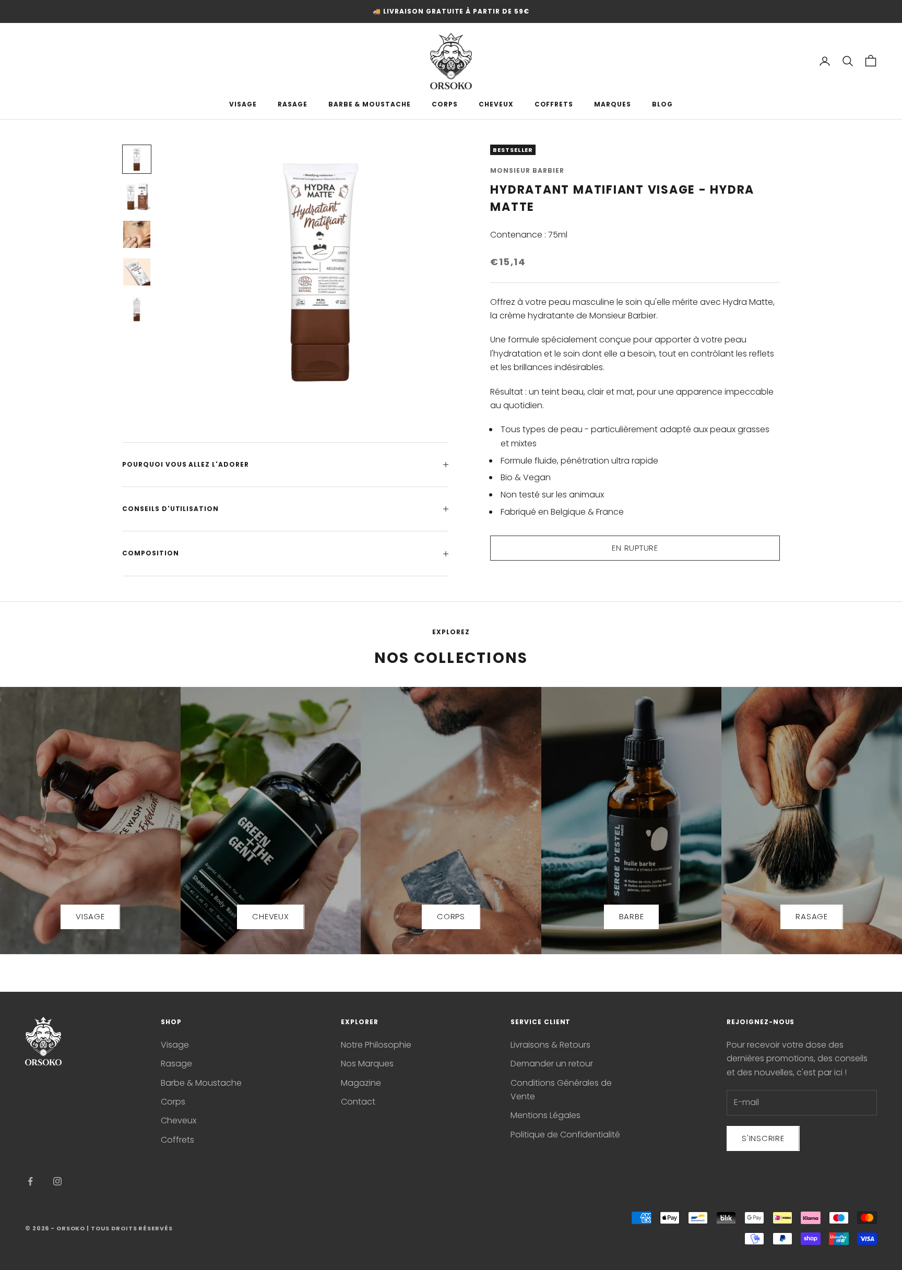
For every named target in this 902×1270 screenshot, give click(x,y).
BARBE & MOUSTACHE (369, 104)
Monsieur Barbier (527, 170)
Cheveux (178, 1120)
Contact (358, 1102)
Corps (173, 1102)
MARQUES (612, 104)
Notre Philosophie (376, 1045)
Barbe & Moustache (201, 1083)
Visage (175, 1045)
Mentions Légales (545, 1115)
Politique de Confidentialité (565, 1135)
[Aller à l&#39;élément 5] (136, 309)
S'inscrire (763, 1138)
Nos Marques (367, 1064)
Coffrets (177, 1140)
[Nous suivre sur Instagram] (57, 1181)
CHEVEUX (496, 104)
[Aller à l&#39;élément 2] (136, 196)
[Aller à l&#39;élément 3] (136, 234)
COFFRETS (554, 104)
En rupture (635, 547)
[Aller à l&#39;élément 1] (136, 159)
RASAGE (292, 104)
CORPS (445, 104)
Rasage (176, 1064)
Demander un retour (552, 1064)
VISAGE (243, 104)
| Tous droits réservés (129, 1228)
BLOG (662, 104)
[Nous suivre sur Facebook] (30, 1181)
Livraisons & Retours (550, 1045)
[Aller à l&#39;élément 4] (136, 272)
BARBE (631, 916)
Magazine (361, 1083)
